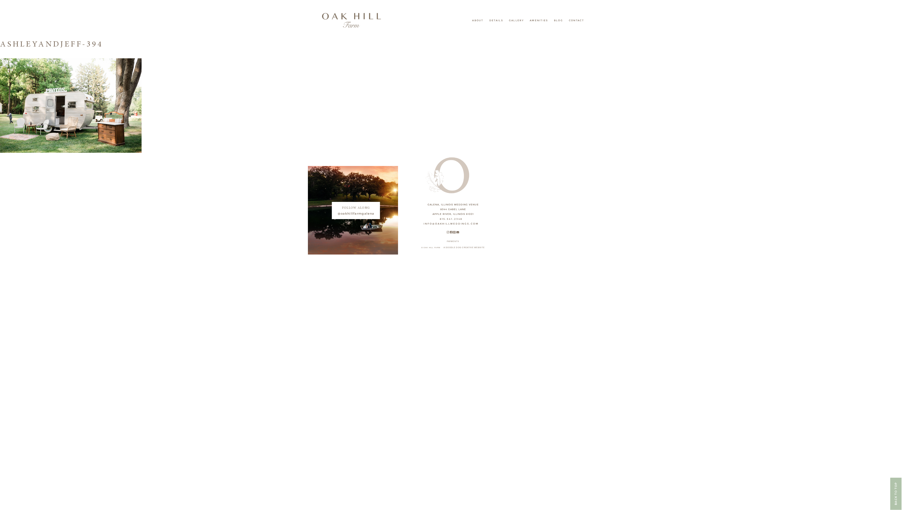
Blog (558, 20)
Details (496, 20)
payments (453, 241)
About (477, 20)
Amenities (539, 20)
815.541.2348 (451, 219)
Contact (576, 20)
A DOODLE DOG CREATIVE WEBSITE (464, 247)
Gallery (516, 20)
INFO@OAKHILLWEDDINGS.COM (451, 223)
